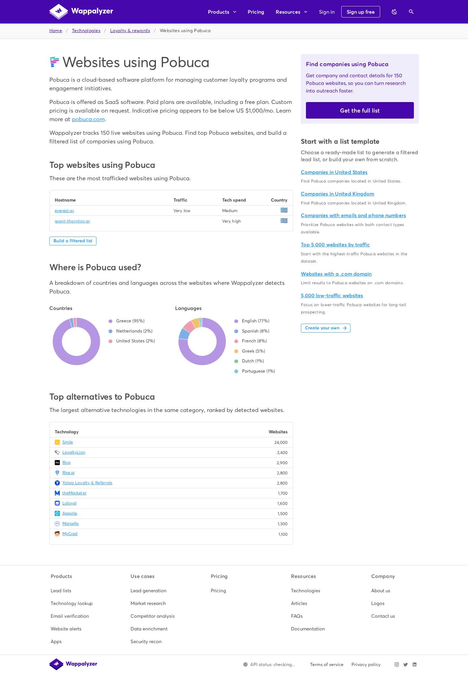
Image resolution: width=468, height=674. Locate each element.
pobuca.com (88, 119)
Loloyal (69, 503)
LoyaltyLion (73, 452)
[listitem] (74, 590)
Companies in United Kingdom (337, 194)
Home (55, 30)
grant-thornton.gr (72, 221)
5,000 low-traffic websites (332, 295)
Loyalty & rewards (130, 30)
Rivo (66, 462)
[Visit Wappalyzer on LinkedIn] (414, 664)
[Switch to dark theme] (394, 11)
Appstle (69, 513)
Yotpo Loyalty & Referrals (87, 482)
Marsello (70, 523)
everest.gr (64, 210)
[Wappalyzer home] (81, 12)
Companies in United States (334, 172)
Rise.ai (68, 472)
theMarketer (74, 493)
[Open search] (411, 11)
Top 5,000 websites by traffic (335, 245)
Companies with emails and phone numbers (353, 215)
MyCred (70, 533)
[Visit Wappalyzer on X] (405, 664)
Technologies (86, 30)
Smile (67, 442)
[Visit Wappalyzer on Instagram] (396, 664)
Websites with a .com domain (336, 274)
